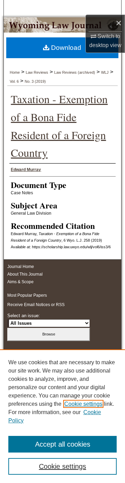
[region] (62, 416)
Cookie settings (83, 404)
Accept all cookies (62, 444)
